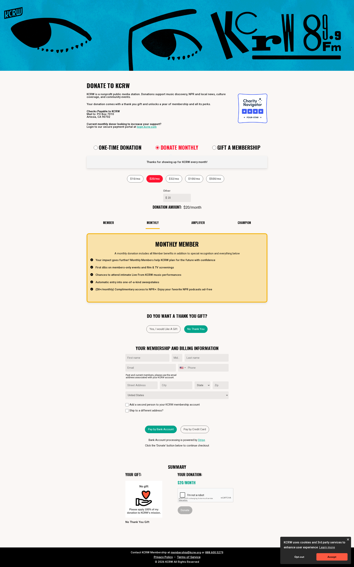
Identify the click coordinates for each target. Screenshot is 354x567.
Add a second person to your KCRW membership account (164, 404)
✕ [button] (348, 539)
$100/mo (194, 178)
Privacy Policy (163, 557)
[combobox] (182, 367)
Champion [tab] (244, 222)
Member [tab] (108, 222)
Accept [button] (331, 556)
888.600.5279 (214, 552)
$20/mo (155, 178)
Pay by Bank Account (161, 429)
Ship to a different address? (146, 410)
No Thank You (195, 329)
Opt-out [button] (299, 556)
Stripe (201, 440)
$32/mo (174, 178)
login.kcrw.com (147, 126)
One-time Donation (120, 148)
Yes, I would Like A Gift (163, 329)
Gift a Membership (238, 148)
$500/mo (215, 178)
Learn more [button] (327, 547)
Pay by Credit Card (195, 429)
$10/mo (135, 178)
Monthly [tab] (153, 222)
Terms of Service (188, 557)
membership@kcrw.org (186, 552)
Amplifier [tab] (198, 222)
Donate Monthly (179, 148)
